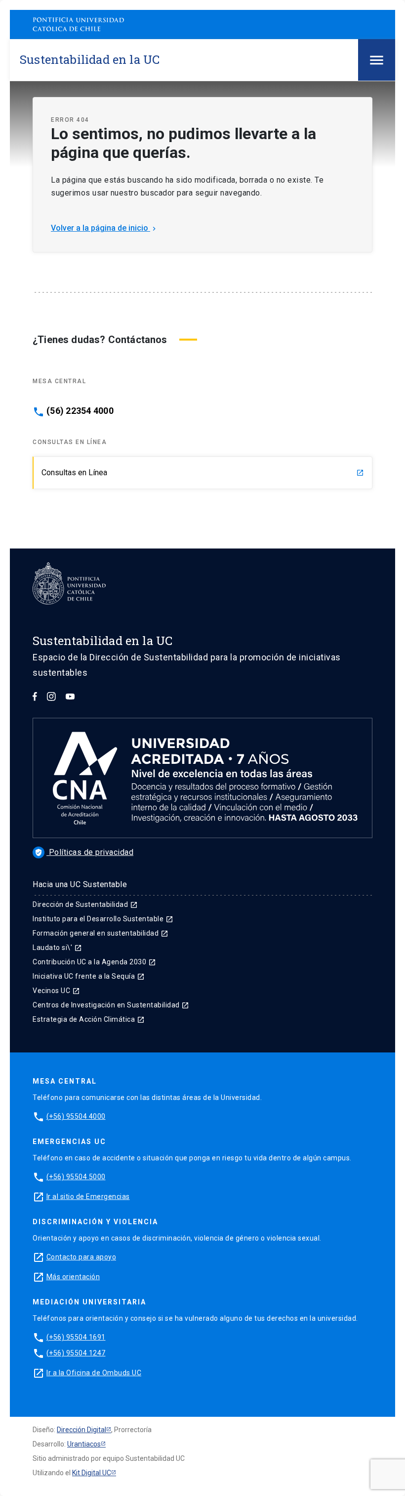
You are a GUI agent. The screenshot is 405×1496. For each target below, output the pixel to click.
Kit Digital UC (91, 1473)
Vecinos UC (56, 991)
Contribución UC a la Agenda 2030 (94, 962)
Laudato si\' (57, 947)
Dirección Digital (81, 1430)
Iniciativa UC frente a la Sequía (89, 976)
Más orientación (73, 1277)
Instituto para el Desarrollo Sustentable (103, 919)
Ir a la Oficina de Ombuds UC (93, 1373)
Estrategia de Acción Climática (89, 1019)
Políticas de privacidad (84, 852)
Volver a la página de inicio (104, 228)
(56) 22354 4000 (80, 410)
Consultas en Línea (202, 472)
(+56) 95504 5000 (76, 1177)
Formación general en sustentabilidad (100, 933)
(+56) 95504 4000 (76, 1116)
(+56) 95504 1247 (76, 1352)
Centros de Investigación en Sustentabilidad (111, 1005)
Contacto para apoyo (81, 1257)
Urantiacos (84, 1444)
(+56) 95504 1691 (76, 1337)
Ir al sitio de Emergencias (88, 1196)
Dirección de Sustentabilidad (85, 904)
